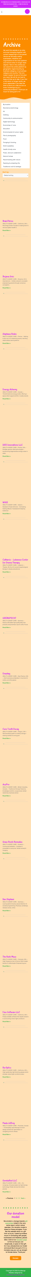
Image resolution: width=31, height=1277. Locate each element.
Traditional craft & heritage (12, 167)
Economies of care (9, 125)
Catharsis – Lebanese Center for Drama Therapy (15, 561)
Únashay (6, 673)
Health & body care (9, 149)
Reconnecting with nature (11, 160)
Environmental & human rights (13, 132)
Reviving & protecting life (11, 163)
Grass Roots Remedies (12, 842)
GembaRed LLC (10, 1180)
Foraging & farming (9, 142)
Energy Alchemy (10, 389)
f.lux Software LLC (11, 1012)
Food (4, 139)
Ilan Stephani (8, 899)
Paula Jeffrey (9, 1123)
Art (4, 111)
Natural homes (8, 156)
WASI (5, 502)
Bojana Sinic (8, 276)
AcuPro (6, 784)
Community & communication (12, 118)
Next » (23, 1198)
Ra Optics (7, 1067)
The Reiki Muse (9, 956)
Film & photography (9, 135)
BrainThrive (8, 221)
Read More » (7, 230)
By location (6, 104)
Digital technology (9, 122)
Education (6, 129)
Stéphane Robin (10, 334)
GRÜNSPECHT (9, 618)
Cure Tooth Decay (11, 729)
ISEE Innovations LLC (13, 445)
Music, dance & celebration (12, 153)
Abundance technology (10, 108)
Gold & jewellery (8, 146)
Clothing (6, 115)
